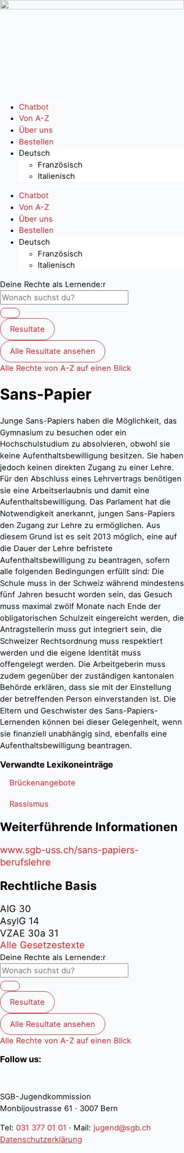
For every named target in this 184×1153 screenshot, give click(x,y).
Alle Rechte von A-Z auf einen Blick (65, 368)
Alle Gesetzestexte (42, 945)
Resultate (27, 329)
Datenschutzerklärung (41, 1139)
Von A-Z (34, 118)
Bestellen (36, 141)
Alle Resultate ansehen (52, 351)
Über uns (36, 130)
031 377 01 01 (41, 1127)
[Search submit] (10, 313)
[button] (42, 782)
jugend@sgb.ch (122, 1127)
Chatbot (34, 107)
